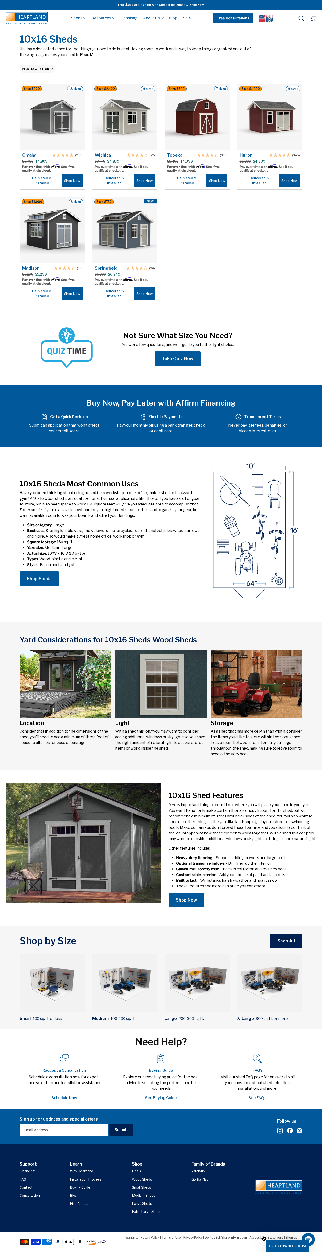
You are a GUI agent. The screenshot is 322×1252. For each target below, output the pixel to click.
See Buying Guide (161, 1098)
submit (121, 1129)
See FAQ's (257, 1098)
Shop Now (186, 900)
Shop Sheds (39, 578)
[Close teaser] (264, 1238)
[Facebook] (290, 1131)
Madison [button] (30, 268)
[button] (78, 18)
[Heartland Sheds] (27, 18)
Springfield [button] (106, 268)
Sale (187, 18)
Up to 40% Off (181, 5)
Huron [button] (246, 155)
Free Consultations (233, 18)
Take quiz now (178, 358)
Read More (90, 54)
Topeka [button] (174, 155)
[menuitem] (78, 18)
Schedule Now (64, 1098)
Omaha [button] (29, 155)
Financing (129, 18)
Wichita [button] (103, 155)
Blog (173, 18)
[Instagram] (280, 1131)
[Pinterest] (299, 1131)
